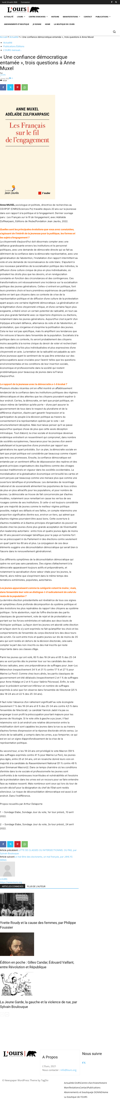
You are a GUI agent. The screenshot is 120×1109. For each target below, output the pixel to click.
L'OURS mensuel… (12, 50)
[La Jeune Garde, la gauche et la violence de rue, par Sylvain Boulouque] (39, 984)
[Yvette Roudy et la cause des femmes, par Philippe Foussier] (39, 904)
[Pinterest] (17, 87)
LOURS (3, 75)
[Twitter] (116, 2)
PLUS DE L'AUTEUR (36, 886)
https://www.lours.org (11, 882)
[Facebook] (111, 2)
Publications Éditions (13, 46)
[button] (114, 31)
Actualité (13, 37)
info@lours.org (68, 1070)
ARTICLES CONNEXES (12, 886)
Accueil (3, 37)
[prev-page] (2, 1014)
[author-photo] (7, 875)
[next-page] (7, 1014)
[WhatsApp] (25, 87)
